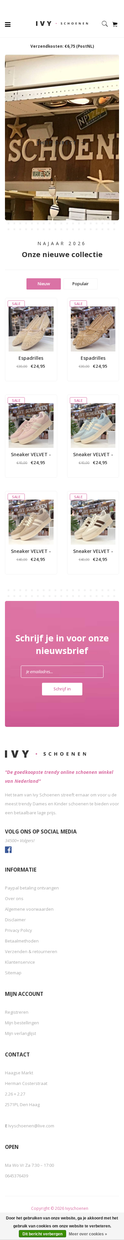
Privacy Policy (18, 930)
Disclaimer (15, 920)
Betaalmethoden (22, 941)
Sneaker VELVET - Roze (31, 454)
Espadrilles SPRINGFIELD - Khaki (93, 358)
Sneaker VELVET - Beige (93, 551)
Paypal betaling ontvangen (32, 888)
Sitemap (13, 973)
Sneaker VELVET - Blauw (93, 454)
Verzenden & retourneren (31, 951)
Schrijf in (62, 689)
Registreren (16, 1012)
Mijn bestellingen (22, 1023)
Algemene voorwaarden (29, 909)
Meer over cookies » (88, 1234)
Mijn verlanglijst (20, 1033)
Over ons (14, 898)
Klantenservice (20, 962)
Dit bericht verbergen (42, 1234)
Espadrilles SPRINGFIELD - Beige (31, 358)
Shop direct (58, 142)
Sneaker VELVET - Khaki (31, 551)
